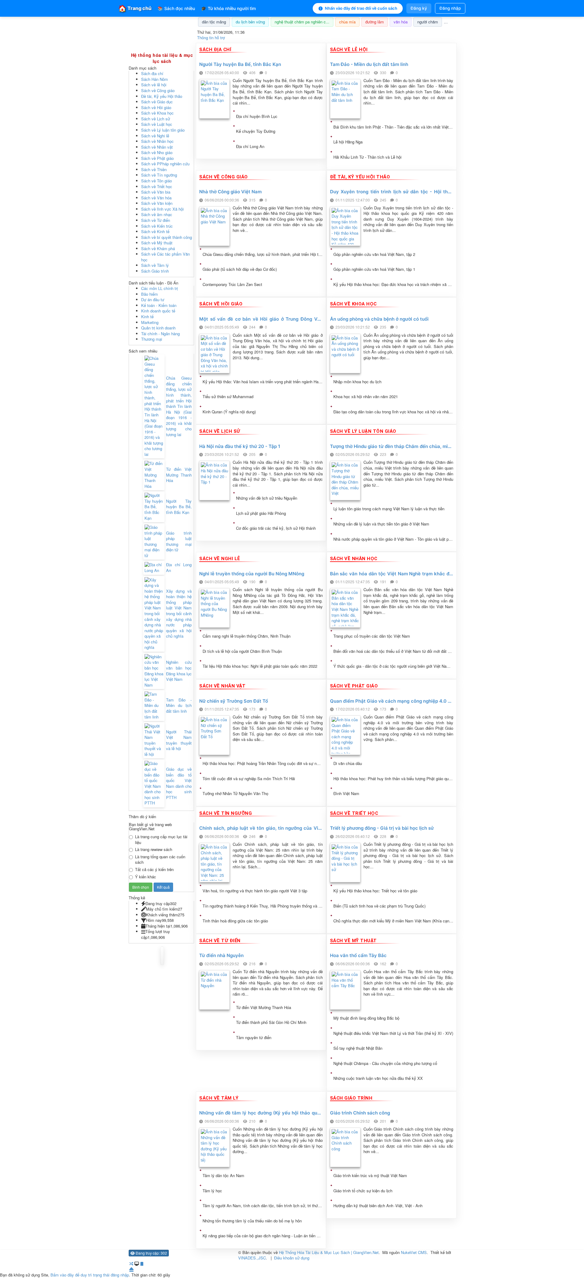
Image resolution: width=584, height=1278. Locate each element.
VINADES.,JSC (252, 1258)
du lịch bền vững (250, 22)
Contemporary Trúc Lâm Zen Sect (232, 284)
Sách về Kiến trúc (157, 226)
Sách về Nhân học (157, 141)
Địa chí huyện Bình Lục (256, 116)
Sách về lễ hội (153, 85)
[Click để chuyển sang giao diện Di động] (141, 1263)
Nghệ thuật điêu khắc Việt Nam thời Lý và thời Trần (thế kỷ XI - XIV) (393, 1033)
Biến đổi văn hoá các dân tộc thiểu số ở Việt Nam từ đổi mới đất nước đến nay (393, 651)
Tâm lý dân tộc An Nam (223, 1175)
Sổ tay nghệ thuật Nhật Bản (357, 1048)
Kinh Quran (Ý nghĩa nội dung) (229, 412)
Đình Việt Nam (346, 793)
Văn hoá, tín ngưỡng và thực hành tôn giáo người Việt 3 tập (255, 891)
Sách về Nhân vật (157, 147)
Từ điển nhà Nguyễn (221, 955)
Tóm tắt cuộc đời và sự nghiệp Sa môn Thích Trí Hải (249, 778)
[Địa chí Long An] (154, 567)
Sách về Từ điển (155, 220)
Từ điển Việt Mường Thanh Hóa (263, 1007)
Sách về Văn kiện (156, 203)
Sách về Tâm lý (155, 265)
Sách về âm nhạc (156, 214)
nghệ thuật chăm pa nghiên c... (302, 22)
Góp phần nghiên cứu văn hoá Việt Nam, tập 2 (374, 254)
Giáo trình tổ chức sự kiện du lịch (362, 1191)
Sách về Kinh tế (155, 231)
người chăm (427, 22)
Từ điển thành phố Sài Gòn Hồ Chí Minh (271, 1022)
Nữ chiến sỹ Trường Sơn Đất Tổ (233, 701)
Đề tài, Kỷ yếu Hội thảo (161, 96)
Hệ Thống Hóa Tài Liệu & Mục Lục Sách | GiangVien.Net (329, 1252)
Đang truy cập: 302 (151, 1253)
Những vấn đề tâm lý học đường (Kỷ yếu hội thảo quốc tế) (261, 1113)
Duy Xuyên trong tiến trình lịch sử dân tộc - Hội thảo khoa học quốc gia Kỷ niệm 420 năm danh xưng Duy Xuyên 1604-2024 (392, 192)
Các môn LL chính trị (159, 288)
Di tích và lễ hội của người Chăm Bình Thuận (242, 651)
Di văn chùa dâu (347, 763)
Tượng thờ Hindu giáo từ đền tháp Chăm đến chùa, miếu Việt (392, 446)
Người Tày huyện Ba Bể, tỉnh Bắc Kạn (240, 64)
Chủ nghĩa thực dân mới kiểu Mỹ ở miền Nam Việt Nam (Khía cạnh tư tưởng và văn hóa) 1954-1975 (393, 921)
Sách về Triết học (156, 186)
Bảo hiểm (149, 294)
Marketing (149, 322)
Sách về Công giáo (158, 90)
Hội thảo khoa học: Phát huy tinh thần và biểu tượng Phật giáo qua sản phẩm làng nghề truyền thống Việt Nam (393, 778)
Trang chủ (135, 8)
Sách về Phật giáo (157, 158)
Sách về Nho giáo (156, 152)
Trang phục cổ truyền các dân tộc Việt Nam (371, 636)
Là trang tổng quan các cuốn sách (160, 859)
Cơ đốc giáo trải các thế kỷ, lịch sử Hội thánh (276, 528)
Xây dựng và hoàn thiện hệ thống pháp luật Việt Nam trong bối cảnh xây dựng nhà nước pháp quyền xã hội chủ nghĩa (179, 613)
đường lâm (374, 22)
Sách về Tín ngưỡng (159, 175)
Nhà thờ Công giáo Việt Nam (230, 192)
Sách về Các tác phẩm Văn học (165, 257)
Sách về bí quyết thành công (166, 237)
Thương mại (151, 339)
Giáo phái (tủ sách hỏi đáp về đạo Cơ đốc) (240, 269)
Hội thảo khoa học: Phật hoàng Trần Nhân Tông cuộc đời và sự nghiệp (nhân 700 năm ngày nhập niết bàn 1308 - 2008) (263, 763)
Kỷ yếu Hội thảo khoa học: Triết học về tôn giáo (375, 891)
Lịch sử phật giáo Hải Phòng (261, 513)
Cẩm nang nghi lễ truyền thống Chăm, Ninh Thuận (246, 636)
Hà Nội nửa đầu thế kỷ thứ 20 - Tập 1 (239, 446)
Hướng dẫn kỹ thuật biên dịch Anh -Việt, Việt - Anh (377, 1205)
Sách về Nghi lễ (155, 136)
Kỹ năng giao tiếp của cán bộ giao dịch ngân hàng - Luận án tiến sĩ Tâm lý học (263, 1235)
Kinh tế (147, 316)
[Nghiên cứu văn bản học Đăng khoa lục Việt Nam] (154, 671)
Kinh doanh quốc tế (158, 311)
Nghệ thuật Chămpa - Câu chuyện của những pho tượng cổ (385, 1063)
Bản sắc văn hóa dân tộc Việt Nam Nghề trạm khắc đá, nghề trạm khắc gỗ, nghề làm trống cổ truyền (392, 574)
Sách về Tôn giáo (156, 181)
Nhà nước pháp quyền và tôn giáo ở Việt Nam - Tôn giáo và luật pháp (393, 539)
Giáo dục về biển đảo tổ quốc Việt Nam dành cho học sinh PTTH (179, 783)
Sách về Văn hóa (156, 198)
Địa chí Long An (250, 146)
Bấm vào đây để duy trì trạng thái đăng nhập (89, 1275)
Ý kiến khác (145, 877)
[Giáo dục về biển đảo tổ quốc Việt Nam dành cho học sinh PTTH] (154, 783)
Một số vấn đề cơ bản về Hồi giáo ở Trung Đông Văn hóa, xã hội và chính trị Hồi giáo (261, 319)
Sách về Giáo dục (157, 102)
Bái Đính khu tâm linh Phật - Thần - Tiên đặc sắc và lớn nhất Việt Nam (393, 127)
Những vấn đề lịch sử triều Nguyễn (266, 498)
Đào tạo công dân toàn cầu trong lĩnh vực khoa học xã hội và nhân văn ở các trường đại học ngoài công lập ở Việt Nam (393, 412)
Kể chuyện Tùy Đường (255, 131)
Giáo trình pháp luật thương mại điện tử (179, 541)
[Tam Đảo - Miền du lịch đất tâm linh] (154, 705)
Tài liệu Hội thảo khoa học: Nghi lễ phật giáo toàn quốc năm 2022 (260, 666)
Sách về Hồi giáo (156, 107)
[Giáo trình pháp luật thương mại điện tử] (154, 541)
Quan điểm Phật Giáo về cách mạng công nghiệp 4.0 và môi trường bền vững (392, 701)
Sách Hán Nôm (154, 79)
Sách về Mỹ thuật (156, 243)
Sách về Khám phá (158, 248)
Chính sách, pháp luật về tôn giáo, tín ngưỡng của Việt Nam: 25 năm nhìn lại (261, 828)
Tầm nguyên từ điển (253, 1037)
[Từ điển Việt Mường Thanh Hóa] (154, 475)
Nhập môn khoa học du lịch (357, 381)
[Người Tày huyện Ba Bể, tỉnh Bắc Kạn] (154, 506)
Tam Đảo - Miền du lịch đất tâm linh (369, 64)
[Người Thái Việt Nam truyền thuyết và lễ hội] (154, 740)
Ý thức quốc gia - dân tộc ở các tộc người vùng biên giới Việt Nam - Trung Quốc (393, 666)
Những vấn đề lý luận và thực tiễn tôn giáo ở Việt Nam (381, 524)
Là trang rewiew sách (153, 849)
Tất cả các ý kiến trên (154, 869)
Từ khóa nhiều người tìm (228, 8)
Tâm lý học (212, 1191)
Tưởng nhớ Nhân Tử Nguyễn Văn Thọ (235, 793)
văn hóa (401, 22)
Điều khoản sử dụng (291, 1258)
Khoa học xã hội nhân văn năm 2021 (365, 396)
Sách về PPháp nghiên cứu (165, 164)
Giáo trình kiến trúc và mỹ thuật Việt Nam (370, 1175)
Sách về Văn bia (155, 192)
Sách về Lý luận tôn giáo (163, 130)
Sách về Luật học (156, 124)
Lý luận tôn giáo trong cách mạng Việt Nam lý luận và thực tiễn (388, 509)
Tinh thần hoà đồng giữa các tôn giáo (235, 921)
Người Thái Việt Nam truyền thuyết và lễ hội (179, 740)
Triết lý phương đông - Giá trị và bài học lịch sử (382, 828)
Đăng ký (419, 8)
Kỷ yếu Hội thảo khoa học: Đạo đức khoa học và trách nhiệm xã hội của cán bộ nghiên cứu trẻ (393, 284)
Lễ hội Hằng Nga (348, 142)
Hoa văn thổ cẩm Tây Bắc (358, 955)
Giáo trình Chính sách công (360, 1113)
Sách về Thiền (154, 169)
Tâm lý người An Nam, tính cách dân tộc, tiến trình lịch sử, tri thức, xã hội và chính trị (263, 1205)
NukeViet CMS (414, 1252)
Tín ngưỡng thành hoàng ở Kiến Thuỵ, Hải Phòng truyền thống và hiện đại (263, 906)
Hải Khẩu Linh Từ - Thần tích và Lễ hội (367, 157)
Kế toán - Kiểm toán (158, 305)
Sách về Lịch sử (155, 119)
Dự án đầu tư (152, 299)
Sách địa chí (152, 73)
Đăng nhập (450, 8)
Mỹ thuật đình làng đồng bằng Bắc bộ (366, 1018)
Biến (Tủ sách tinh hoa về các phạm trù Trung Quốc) (379, 906)
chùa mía (347, 22)
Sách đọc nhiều (176, 8)
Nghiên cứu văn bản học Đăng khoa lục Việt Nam (179, 671)
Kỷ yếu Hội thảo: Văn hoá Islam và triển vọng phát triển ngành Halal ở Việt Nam (263, 381)
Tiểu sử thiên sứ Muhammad (228, 396)
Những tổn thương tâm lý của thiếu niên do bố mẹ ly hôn (252, 1221)
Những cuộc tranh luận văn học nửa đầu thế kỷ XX (378, 1078)
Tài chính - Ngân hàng (160, 333)
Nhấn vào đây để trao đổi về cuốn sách (361, 8)
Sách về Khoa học (157, 113)
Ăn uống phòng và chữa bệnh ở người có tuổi (379, 319)
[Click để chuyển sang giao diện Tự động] (131, 1263)
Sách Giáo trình (155, 271)
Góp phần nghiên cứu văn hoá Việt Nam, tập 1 (374, 269)
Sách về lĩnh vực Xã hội (162, 209)
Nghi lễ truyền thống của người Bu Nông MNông (251, 574)
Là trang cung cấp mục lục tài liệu (161, 839)
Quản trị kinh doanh (158, 328)
